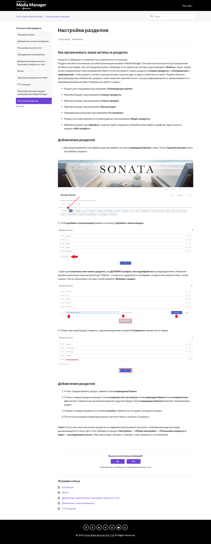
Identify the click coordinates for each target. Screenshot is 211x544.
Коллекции (67, 487)
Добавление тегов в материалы (33, 41)
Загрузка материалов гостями (32, 77)
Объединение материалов (30, 54)
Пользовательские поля (29, 48)
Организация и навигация (58, 16)
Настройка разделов (27, 101)
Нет (133, 461)
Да (117, 461)
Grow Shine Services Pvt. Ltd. (99, 535)
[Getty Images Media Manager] (31, 5)
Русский (187, 5)
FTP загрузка (23, 84)
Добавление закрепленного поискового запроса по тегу (31, 63)
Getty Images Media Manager (29, 16)
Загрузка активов (25, 34)
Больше (20, 106)
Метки (20, 71)
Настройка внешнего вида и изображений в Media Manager (32, 92)
